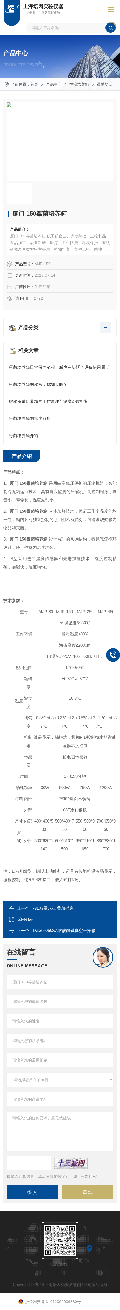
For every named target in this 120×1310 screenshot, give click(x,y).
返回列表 (25, 919)
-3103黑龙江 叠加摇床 (53, 908)
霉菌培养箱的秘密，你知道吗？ (38, 384)
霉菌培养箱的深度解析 (30, 418)
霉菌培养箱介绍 (23, 435)
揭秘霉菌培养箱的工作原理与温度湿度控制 (48, 401)
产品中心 (54, 84)
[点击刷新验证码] (71, 1163)
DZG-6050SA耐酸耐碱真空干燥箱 (64, 930)
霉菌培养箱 (106, 84)
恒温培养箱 (79, 84)
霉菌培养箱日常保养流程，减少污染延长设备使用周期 (59, 367)
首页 (34, 84)
